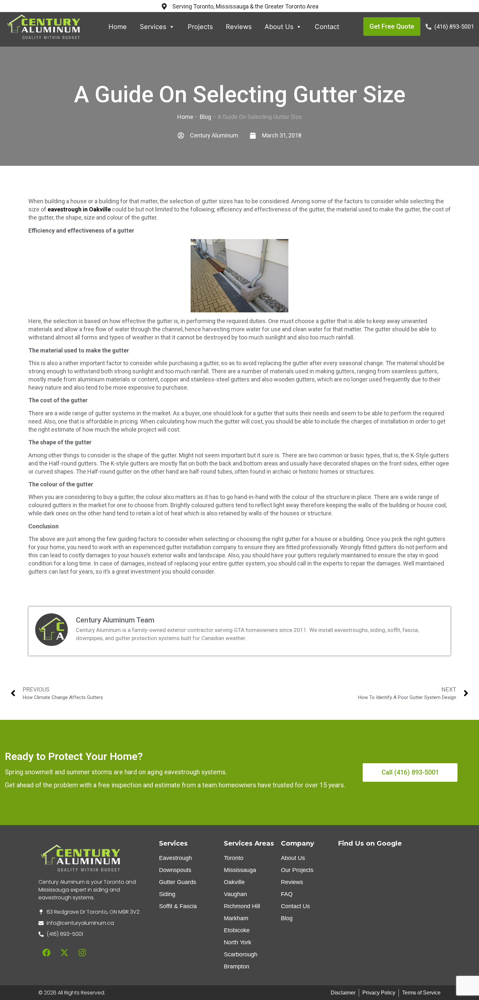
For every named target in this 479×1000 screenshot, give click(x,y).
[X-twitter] (64, 953)
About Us (279, 26)
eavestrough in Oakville (79, 209)
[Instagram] (82, 953)
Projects (200, 26)
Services (153, 26)
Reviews (239, 26)
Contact (327, 26)
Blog (205, 116)
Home (118, 26)
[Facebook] (46, 953)
